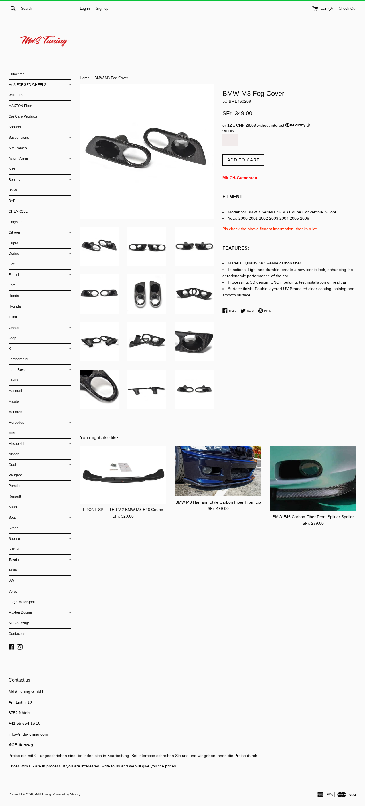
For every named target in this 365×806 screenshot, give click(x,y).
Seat (40, 518)
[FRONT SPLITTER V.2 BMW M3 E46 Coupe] (123, 475)
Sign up (102, 9)
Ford (40, 285)
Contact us (17, 634)
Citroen (40, 233)
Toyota (40, 560)
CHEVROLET (40, 211)
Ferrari (40, 275)
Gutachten (40, 74)
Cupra (40, 243)
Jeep (40, 338)
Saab (40, 507)
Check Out (347, 9)
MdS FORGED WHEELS (40, 85)
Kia (40, 349)
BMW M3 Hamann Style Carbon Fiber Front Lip (218, 502)
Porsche (40, 486)
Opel (40, 465)
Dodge (40, 254)
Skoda (40, 528)
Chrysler (40, 222)
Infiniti (40, 317)
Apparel (40, 127)
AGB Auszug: (19, 623)
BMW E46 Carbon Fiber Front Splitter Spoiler (313, 516)
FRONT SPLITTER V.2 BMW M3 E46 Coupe (123, 509)
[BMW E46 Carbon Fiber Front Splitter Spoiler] (313, 478)
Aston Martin (40, 159)
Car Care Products (40, 116)
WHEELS (40, 95)
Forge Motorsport (40, 602)
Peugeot (40, 475)
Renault (40, 496)
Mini (40, 433)
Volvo (40, 591)
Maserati (40, 391)
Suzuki (40, 549)
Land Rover (40, 370)
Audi (40, 169)
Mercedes (40, 423)
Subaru (40, 539)
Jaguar (40, 328)
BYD (40, 201)
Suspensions (40, 138)
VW (40, 581)
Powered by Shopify (66, 794)
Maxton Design (40, 613)
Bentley (40, 180)
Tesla (40, 570)
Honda (40, 296)
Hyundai (40, 306)
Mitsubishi (40, 444)
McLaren (40, 412)
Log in (85, 9)
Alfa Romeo (40, 148)
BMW (40, 190)
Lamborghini (40, 359)
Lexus (40, 380)
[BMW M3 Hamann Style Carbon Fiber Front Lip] (218, 471)
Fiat (40, 264)
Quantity (228, 130)
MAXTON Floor (20, 106)
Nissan (40, 454)
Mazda (40, 401)
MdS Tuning (43, 794)
